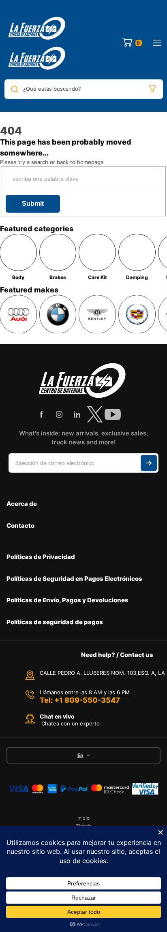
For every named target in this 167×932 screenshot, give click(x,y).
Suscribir (149, 463)
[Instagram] (59, 414)
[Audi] (18, 314)
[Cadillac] (137, 314)
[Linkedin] (77, 414)
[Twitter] (95, 414)
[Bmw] (58, 314)
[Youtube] (113, 414)
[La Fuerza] (37, 43)
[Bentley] (97, 314)
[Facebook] (41, 414)
